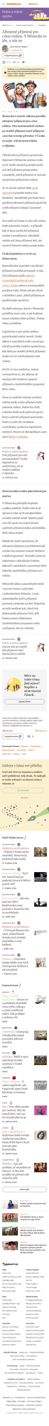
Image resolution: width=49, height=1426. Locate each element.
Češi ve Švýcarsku (9, 1338)
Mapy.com (23, 1352)
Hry (4, 1107)
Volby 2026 (6, 1273)
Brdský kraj (7, 1028)
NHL (4, 1318)
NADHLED (5, 992)
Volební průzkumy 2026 (11, 1277)
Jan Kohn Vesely (19, 47)
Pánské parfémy (23, 1390)
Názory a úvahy (11, 873)
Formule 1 (6, 1314)
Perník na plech (32, 1318)
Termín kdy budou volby (11, 1284)
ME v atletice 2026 (9, 1311)
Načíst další (24, 1189)
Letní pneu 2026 (32, 1327)
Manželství (21, 750)
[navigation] (3, 4)
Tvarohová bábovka (33, 1311)
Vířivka (40, 1373)
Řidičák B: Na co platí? (35, 1338)
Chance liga (7, 1300)
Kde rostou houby (17, 1356)
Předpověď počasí (36, 1352)
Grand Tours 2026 (33, 1291)
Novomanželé (8, 750)
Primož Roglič (31, 1287)
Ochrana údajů (34, 1401)
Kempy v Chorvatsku (10, 1327)
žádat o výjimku (18, 437)
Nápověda (11, 1401)
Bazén (22, 1366)
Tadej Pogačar (31, 1284)
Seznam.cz (33, 4)
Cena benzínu (31, 1356)
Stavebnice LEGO (11, 1383)
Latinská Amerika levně (11, 1341)
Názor (31, 750)
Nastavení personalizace (24, 1409)
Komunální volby (9, 1291)
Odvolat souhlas (33, 1405)
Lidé (24, 754)
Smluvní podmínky (36, 1397)
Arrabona (6, 1078)
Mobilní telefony (33, 1379)
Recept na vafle (32, 1314)
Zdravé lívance (31, 1307)
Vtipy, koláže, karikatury (10, 998)
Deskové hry (12, 1386)
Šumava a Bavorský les (11, 1334)
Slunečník (24, 1369)
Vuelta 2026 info (32, 1273)
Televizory (22, 1386)
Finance (7, 959)
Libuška (5, 1128)
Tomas (4, 1103)
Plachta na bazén (33, 1366)
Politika (7, 1057)
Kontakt (21, 1401)
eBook (8, 62)
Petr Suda (6, 1053)
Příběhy (6, 1164)
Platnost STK (31, 1345)
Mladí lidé (6, 754)
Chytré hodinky (34, 1386)
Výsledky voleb (8, 1280)
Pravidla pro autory (15, 1405)
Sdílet (18, 62)
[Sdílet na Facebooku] (28, 736)
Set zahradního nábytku (14, 1373)
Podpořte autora (11, 56)
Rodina (16, 754)
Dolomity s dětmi (9, 1345)
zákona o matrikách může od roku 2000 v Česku (18, 281)
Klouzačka (34, 1369)
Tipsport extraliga (9, 1307)
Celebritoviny (8, 1160)
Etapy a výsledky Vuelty (35, 1277)
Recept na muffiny (33, 1304)
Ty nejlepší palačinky (34, 1300)
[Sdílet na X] (33, 736)
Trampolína (14, 1369)
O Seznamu (19, 1397)
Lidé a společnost (12, 1132)
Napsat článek (24, 702)
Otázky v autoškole (33, 1341)
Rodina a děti (10, 898)
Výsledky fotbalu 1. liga (11, 1304)
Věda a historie (11, 1082)
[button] (24, 94)
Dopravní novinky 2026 (35, 1334)
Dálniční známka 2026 (35, 1330)
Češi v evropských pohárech (24, 1359)
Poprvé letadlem (9, 1330)
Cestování (8, 1032)
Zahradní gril (30, 1373)
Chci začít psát (23, 790)
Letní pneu (39, 1383)
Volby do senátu (8, 1287)
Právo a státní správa (14, 452)
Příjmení (24, 746)
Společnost (35, 746)
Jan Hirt (29, 1280)
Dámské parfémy (26, 1383)
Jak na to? (24, 797)
